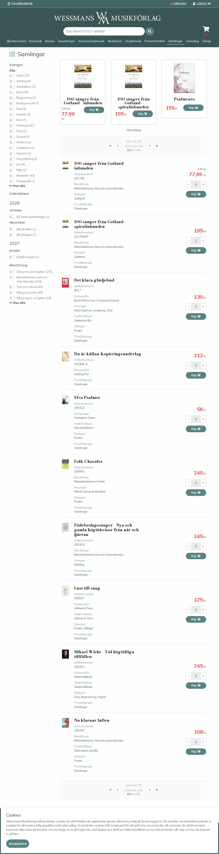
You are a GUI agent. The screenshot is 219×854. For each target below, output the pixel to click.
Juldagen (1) (26, 234)
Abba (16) (23, 75)
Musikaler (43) (25, 175)
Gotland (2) (23, 142)
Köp (92, 109)
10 (128, 150)
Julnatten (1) (26, 229)
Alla (12, 70)
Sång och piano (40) (29, 292)
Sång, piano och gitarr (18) (33, 298)
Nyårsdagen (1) (27, 257)
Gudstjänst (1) (25, 147)
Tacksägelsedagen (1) (33, 216)
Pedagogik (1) (25, 181)
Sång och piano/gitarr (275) (34, 271)
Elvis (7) (21, 120)
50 (133, 150)
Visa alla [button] (18, 185)
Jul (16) (20, 164)
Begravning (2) (26, 97)
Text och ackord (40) (29, 287)
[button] (149, 31)
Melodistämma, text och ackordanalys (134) (31, 279)
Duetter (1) (23, 114)
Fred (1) (21, 131)
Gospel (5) (23, 136)
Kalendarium (22, 3)
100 (137, 150)
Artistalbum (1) (26, 86)
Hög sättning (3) (26, 159)
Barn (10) (22, 92)
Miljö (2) (21, 170)
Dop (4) (21, 109)
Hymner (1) (23, 153)
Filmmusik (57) (25, 125)
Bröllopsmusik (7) (27, 103)
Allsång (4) (23, 81)
